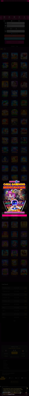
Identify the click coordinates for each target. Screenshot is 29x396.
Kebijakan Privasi (11, 394)
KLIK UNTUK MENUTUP (14, 215)
